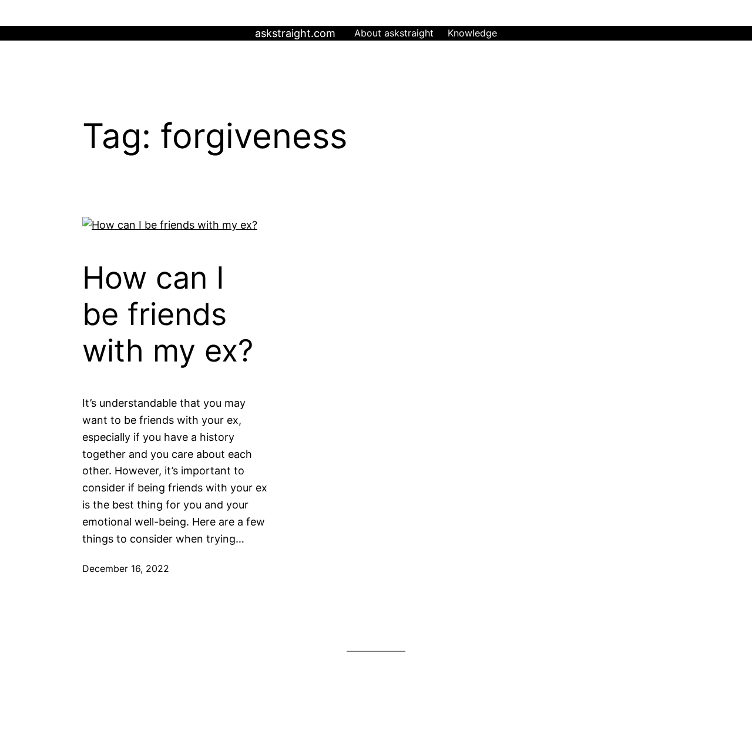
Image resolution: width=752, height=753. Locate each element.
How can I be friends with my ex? (167, 315)
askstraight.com (295, 33)
